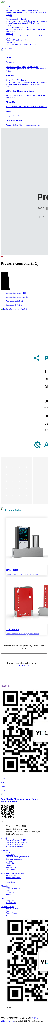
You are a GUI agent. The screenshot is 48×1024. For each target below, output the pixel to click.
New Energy (22, 19)
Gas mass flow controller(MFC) (17, 842)
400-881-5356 (24, 665)
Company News (12, 40)
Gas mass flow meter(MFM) (16, 10)
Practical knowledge (26, 29)
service (37, 44)
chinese (3, 48)
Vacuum (9, 23)
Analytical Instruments (39, 21)
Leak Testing (10, 869)
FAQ (20, 44)
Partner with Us (35, 36)
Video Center (10, 32)
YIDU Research (40, 29)
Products (9, 8)
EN (2, 53)
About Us (9, 34)
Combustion (16, 23)
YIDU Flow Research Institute (17, 27)
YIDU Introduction (13, 36)
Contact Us (24, 36)
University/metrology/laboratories (18, 21)
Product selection (12, 44)
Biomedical (26, 23)
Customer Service (12, 42)
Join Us (44, 36)
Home (8, 6)
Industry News (23, 40)
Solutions (9, 17)
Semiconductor (11, 19)
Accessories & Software (14, 846)
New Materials (35, 23)
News (8, 38)
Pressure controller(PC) (26, 13)
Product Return (28, 44)
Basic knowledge (12, 29)
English (9, 48)
